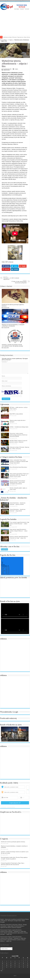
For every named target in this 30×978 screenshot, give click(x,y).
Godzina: (4, 549)
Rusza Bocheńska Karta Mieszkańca (18, 467)
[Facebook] (15, 976)
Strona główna (3, 39)
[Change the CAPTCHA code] (21, 391)
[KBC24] (15, 7)
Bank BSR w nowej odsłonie (16, 414)
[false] (27, 789)
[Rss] (14, 976)
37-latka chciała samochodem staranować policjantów (19, 281)
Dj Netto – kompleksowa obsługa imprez (19, 427)
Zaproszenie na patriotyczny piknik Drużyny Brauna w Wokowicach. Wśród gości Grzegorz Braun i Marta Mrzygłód (14, 921)
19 (10, 965)
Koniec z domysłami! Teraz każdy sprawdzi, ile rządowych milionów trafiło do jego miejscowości (19, 461)
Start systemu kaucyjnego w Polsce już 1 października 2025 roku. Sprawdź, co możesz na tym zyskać (19, 475)
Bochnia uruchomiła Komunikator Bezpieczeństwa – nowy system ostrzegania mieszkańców (17, 482)
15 (23, 963)
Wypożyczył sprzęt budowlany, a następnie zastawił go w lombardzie (13, 325)
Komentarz (5, 361)
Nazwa (3, 376)
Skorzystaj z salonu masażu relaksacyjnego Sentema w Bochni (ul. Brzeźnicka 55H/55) (19, 435)
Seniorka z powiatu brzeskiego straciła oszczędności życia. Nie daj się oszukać (12, 345)
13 (15, 963)
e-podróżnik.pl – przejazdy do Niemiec (8, 807)
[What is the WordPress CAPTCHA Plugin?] (11, 392)
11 (6, 963)
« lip (1, 970)
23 (27, 965)
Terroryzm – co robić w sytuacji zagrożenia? (11, 278)
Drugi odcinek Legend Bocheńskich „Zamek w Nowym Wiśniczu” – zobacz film (19, 531)
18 (6, 965)
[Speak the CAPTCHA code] (21, 393)
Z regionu (10, 39)
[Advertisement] (15, 26)
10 (2, 963)
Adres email (4, 381)
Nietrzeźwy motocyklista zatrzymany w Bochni (11, 924)
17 (2, 965)
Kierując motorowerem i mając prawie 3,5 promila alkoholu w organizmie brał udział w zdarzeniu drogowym (13, 926)
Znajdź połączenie (14, 802)
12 (10, 963)
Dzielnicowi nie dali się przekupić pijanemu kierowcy (13, 841)
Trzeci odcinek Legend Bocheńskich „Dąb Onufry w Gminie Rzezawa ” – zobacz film (19, 524)
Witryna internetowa (6, 386)
